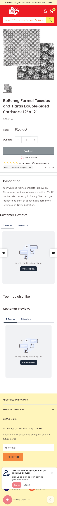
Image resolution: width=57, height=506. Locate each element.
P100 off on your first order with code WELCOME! (28, 2)
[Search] (50, 20)
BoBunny (8, 119)
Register (13, 456)
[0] (51, 11)
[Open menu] (4, 11)
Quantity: (8, 139)
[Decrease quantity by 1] (18, 140)
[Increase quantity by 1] (34, 140)
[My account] (45, 11)
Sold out (28, 151)
